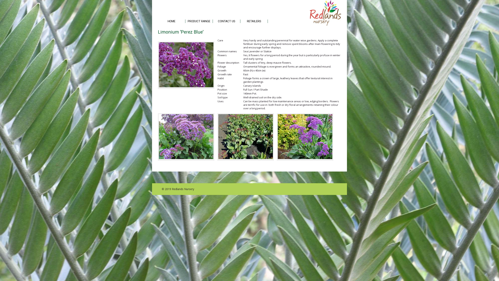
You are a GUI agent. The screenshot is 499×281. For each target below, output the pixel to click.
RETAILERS (254, 21)
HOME (171, 21)
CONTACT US (226, 21)
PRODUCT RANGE (199, 21)
